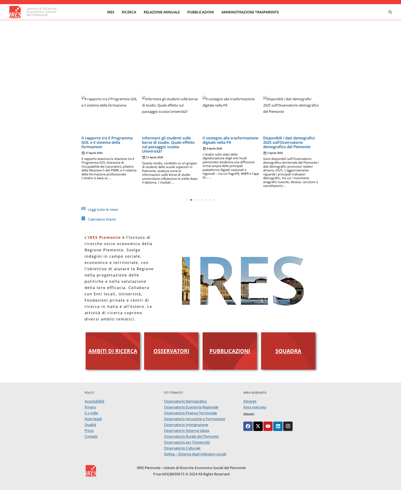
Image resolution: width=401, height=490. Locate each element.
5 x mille (91, 413)
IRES (110, 12)
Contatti (91, 436)
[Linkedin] (278, 426)
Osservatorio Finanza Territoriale (190, 413)
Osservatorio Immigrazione (186, 424)
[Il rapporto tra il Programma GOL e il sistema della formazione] (109, 115)
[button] (187, 200)
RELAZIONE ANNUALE (162, 12)
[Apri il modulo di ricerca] (390, 12)
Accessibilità (94, 401)
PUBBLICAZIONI (200, 12)
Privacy (90, 407)
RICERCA (129, 12)
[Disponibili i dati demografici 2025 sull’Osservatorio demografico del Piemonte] (291, 115)
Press (89, 430)
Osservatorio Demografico (185, 401)
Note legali (93, 419)
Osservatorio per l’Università (187, 442)
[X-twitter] (258, 426)
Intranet (249, 401)
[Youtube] (268, 426)
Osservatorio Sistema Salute (186, 430)
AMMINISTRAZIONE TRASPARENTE (250, 12)
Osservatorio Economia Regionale (191, 407)
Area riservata (254, 407)
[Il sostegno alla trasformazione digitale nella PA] (231, 115)
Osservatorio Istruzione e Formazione (194, 419)
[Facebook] (248, 426)
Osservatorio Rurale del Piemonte (191, 436)
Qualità (90, 424)
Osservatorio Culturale (182, 448)
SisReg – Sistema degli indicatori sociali (195, 454)
